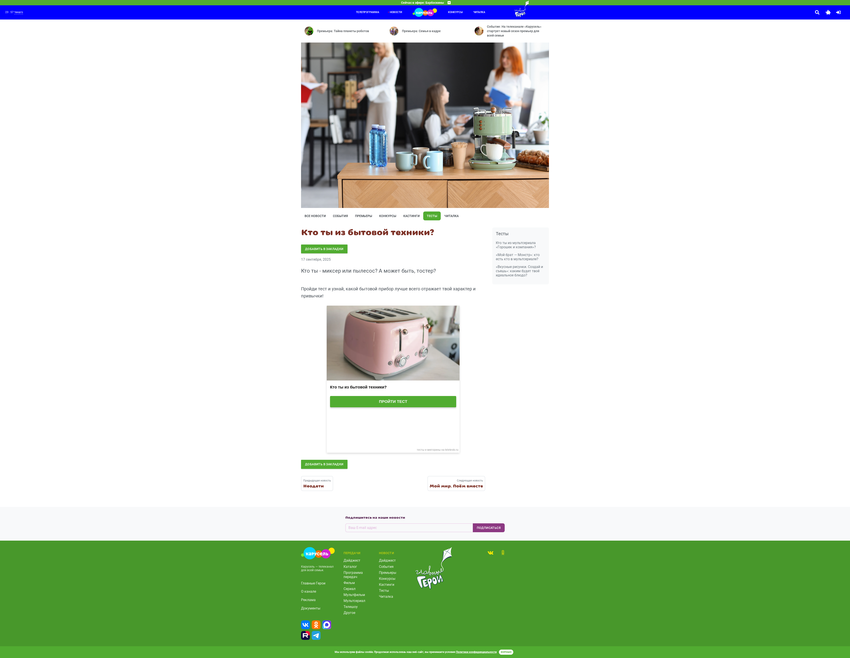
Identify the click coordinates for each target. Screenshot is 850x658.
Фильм (349, 583)
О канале (308, 591)
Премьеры (363, 216)
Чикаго (18, 12)
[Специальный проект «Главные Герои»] (507, 9)
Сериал (349, 589)
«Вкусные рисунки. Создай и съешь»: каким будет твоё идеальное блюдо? (519, 271)
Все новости (315, 216)
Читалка (479, 12)
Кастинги (411, 216)
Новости (396, 12)
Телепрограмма (367, 12)
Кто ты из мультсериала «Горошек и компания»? (516, 245)
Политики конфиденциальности (476, 652)
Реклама (308, 600)
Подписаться (489, 528)
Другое (349, 613)
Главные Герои (313, 583)
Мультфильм (354, 595)
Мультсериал (354, 601)
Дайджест (352, 560)
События (340, 216)
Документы (310, 608)
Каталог (350, 567)
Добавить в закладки (324, 249)
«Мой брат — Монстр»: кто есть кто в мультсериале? (518, 257)
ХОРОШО (506, 652)
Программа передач (353, 575)
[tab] (490, 552)
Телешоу (351, 607)
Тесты (432, 216)
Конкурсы (455, 12)
